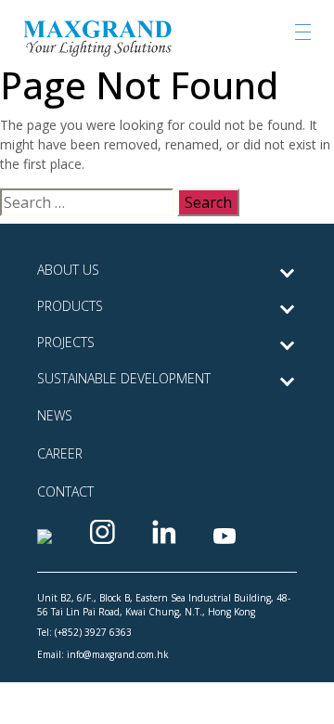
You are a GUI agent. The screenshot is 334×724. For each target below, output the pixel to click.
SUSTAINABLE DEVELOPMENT (124, 378)
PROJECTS (66, 342)
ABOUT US (68, 269)
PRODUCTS (70, 306)
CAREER (60, 453)
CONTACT (65, 491)
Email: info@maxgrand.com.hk (103, 654)
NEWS (54, 415)
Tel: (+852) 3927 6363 (84, 632)
